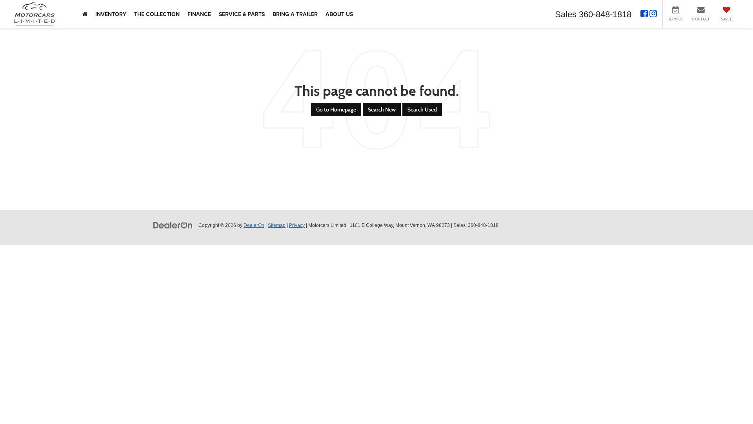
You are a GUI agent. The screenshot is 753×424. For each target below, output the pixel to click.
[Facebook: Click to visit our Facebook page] (644, 14)
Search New (382, 109)
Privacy (297, 225)
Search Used (422, 109)
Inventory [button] (110, 14)
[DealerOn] (173, 225)
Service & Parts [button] (242, 14)
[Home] (84, 14)
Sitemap (277, 225)
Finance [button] (199, 14)
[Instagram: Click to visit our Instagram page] (653, 14)
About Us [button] (339, 14)
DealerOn (254, 225)
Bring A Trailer (295, 14)
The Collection (157, 14)
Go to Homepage (336, 109)
